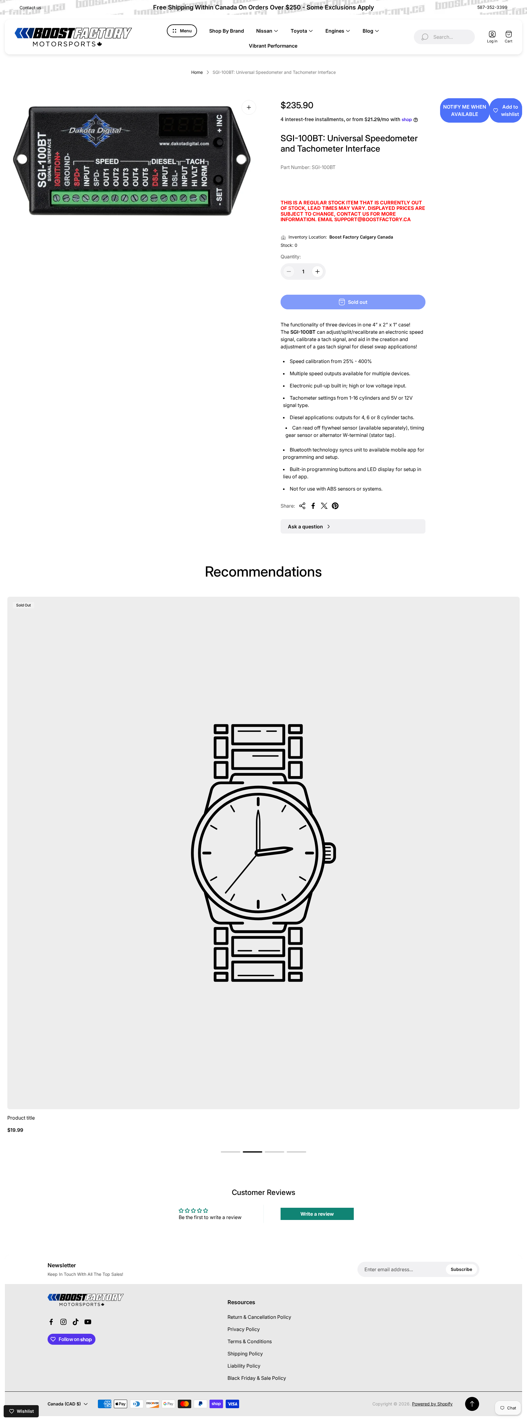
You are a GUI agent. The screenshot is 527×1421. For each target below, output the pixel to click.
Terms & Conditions (250, 1341)
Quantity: (291, 257)
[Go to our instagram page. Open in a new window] (63, 1322)
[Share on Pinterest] (335, 505)
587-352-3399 (492, 7)
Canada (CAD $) (64, 1403)
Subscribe (461, 1269)
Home (197, 72)
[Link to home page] (86, 1300)
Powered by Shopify (432, 1403)
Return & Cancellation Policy (259, 1317)
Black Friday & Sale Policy (257, 1378)
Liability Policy (244, 1366)
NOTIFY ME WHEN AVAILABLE (464, 110)
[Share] (302, 505)
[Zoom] (249, 107)
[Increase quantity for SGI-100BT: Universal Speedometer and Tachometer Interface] (317, 271)
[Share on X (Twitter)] (324, 505)
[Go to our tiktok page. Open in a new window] (75, 1322)
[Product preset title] (263, 853)
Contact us (30, 7)
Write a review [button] (317, 1214)
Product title (21, 1118)
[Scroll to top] (472, 1404)
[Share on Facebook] (313, 505)
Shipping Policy (245, 1354)
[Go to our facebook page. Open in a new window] (51, 1322)
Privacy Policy (244, 1329)
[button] (230, 1152)
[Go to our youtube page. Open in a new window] (87, 1322)
